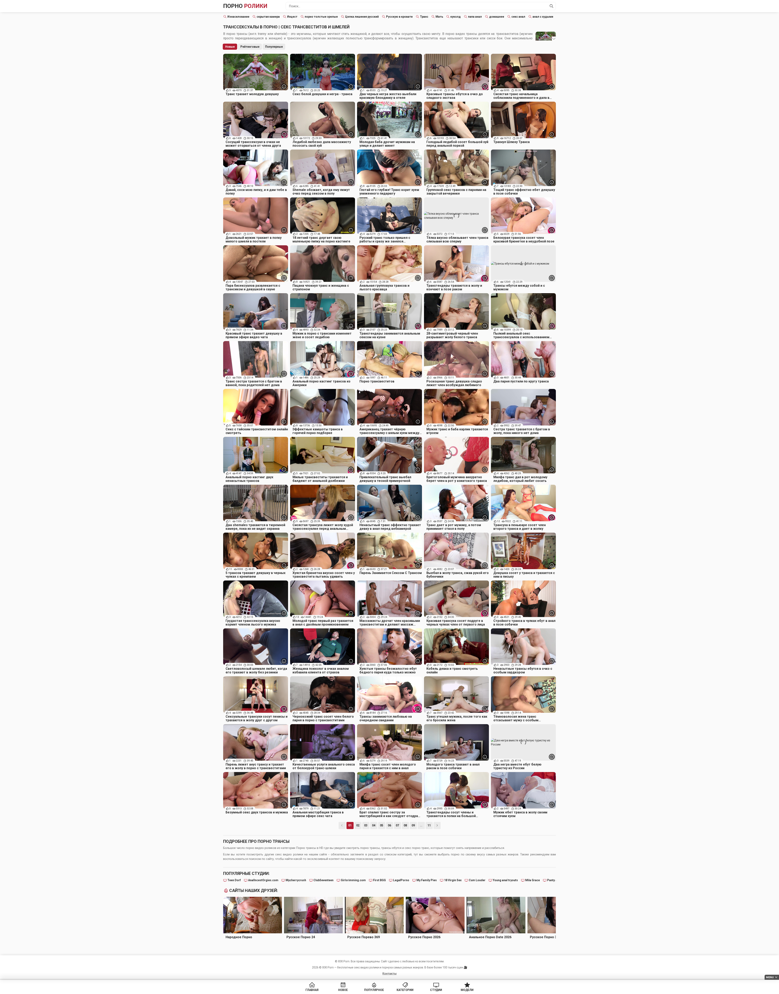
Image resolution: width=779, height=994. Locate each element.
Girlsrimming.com (353, 880)
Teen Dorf (234, 880)
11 (429, 825)
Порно (245, 6)
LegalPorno (401, 880)
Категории (405, 990)
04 (373, 825)
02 (357, 825)
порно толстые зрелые (321, 16)
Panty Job (554, 880)
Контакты (389, 973)
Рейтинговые (249, 46)
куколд (455, 16)
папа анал (475, 16)
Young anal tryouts (505, 880)
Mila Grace (532, 880)
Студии (436, 990)
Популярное (374, 990)
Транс (424, 16)
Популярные (274, 46)
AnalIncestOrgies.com (263, 880)
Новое (343, 990)
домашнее (496, 16)
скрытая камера (268, 16)
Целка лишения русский (362, 16)
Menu (770, 977)
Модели (467, 990)
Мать (439, 16)
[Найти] (551, 6)
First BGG (379, 880)
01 (350, 825)
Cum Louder (477, 880)
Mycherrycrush (296, 880)
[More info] (284, 86)
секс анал (518, 16)
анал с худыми (543, 16)
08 (405, 825)
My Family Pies (426, 880)
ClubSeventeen (323, 880)
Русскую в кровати (399, 16)
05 (381, 825)
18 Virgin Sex (453, 880)
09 (413, 825)
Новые (230, 46)
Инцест (292, 16)
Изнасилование (238, 16)
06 (389, 825)
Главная (312, 990)
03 (365, 825)
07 (397, 825)
